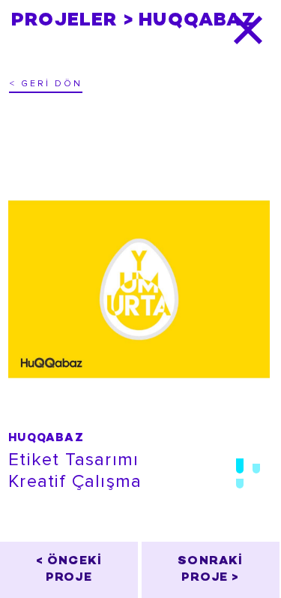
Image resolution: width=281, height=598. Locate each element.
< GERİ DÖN (45, 83)
